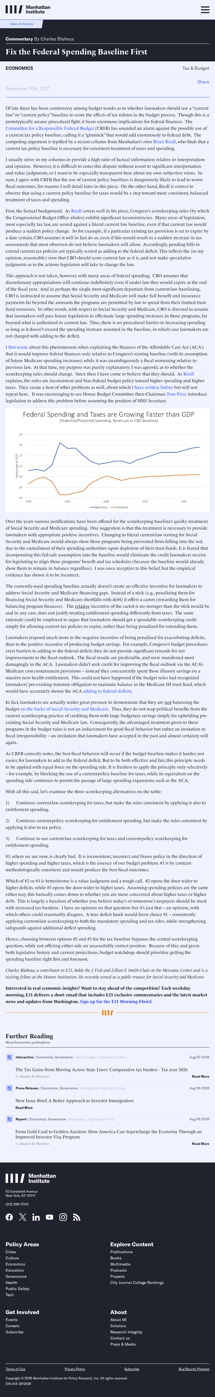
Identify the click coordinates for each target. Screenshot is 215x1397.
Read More (200, 1076)
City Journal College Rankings (137, 1282)
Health (11, 1282)
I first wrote (17, 347)
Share (203, 81)
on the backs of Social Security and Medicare (64, 708)
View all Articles (21, 24)
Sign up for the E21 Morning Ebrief (115, 1001)
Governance (16, 1276)
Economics (19, 68)
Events (12, 1319)
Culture (12, 1257)
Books (115, 1257)
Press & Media (123, 1344)
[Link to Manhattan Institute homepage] (31, 1181)
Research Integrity (126, 1331)
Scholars (118, 1325)
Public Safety (17, 1288)
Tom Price (177, 394)
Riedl (76, 210)
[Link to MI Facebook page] (9, 1219)
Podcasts (118, 1270)
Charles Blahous (57, 39)
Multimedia (120, 1264)
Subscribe (14, 1331)
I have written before (152, 387)
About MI (118, 1319)
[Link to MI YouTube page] (49, 1218)
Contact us (120, 1338)
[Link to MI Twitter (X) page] (22, 1219)
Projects (117, 1276)
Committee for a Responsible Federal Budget (50, 128)
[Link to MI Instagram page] (63, 1219)
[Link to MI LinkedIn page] (36, 1219)
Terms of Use (15, 1369)
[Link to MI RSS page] (76, 1219)
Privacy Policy (75, 1369)
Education (15, 1270)
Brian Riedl (164, 141)
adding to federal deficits (107, 691)
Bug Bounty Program (194, 1369)
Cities (11, 1251)
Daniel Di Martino (34, 1076)
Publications (121, 1251)
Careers (12, 1325)
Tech (10, 1294)
